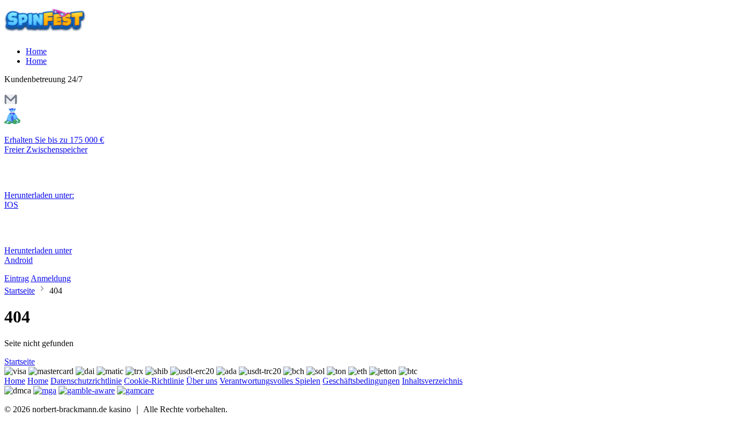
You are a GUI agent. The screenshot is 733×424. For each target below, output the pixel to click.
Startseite (19, 290)
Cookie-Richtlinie (154, 380)
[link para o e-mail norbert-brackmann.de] (10, 102)
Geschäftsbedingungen (361, 380)
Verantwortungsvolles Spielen (269, 380)
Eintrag (16, 278)
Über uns (201, 380)
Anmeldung (51, 278)
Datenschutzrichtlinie (86, 380)
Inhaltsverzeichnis (432, 380)
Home (36, 51)
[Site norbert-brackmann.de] (49, 33)
